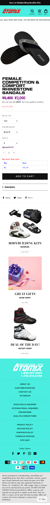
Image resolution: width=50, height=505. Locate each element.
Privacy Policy (25, 425)
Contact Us (25, 392)
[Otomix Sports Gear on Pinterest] (24, 453)
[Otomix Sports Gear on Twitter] (18, 453)
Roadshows (25, 412)
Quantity (8, 147)
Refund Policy (25, 429)
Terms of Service (25, 436)
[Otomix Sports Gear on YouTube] (35, 453)
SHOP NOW (25, 252)
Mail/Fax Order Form (24, 416)
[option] (25, 2)
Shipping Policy (25, 432)
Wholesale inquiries (25, 404)
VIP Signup (24, 396)
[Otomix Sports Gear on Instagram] (29, 453)
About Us (25, 384)
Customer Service (25, 388)
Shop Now (25, 353)
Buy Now (25, 302)
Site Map (25, 440)
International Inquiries (25, 408)
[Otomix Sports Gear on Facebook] (12, 453)
